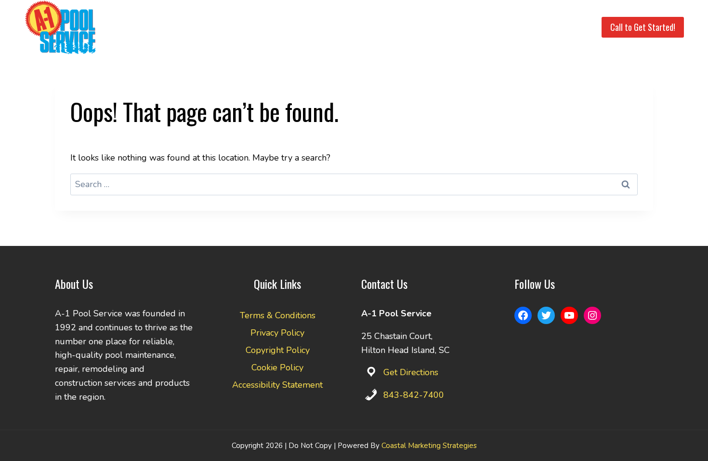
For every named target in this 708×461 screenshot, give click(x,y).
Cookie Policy (277, 367)
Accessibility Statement (277, 385)
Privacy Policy (277, 333)
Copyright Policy (278, 350)
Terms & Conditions (277, 315)
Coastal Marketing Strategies (429, 445)
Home (268, 27)
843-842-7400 (413, 395)
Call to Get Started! (642, 27)
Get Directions (410, 372)
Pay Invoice (521, 27)
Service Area (362, 27)
